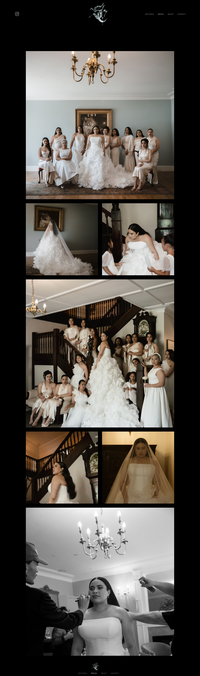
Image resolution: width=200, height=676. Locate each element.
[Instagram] (17, 14)
